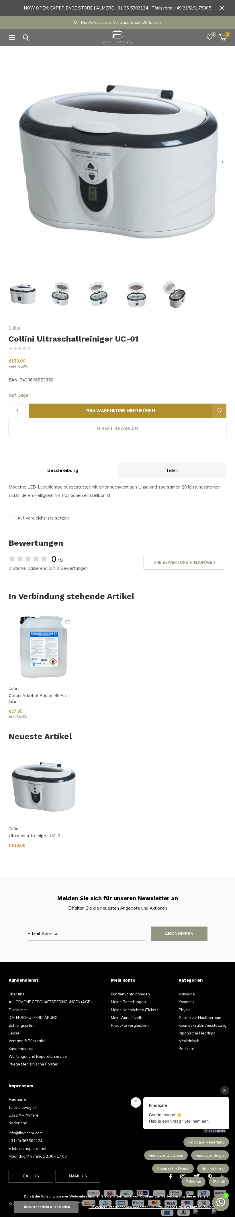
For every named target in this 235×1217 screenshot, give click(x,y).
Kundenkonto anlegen (130, 994)
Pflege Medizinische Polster (33, 1064)
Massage (187, 994)
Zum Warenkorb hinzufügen (120, 410)
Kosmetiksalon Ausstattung (202, 1025)
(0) (34, 348)
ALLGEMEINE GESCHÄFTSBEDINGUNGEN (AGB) (50, 1001)
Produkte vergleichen (130, 1025)
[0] (222, 37)
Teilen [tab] (172, 470)
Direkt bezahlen (117, 428)
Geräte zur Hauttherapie (200, 1017)
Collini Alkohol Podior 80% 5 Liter (38, 698)
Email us (78, 1176)
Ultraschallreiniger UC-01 (35, 835)
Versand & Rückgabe (27, 1040)
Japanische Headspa (197, 1033)
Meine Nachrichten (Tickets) (135, 1009)
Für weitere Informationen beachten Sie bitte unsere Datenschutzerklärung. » (153, 1207)
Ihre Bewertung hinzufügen (183, 562)
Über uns (16, 994)
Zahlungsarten (22, 1025)
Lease (14, 1033)
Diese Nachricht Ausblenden (46, 1207)
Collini (14, 327)
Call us (31, 1176)
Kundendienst (21, 1048)
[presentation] (222, 162)
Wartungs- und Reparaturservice (38, 1056)
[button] (13, 37)
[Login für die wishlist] (219, 411)
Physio (185, 1009)
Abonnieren (179, 933)
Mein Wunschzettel (127, 1017)
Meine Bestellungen (128, 1001)
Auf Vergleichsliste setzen (43, 518)
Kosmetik (187, 1001)
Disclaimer (18, 1009)
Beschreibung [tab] (62, 470)
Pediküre (186, 1048)
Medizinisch (189, 1040)
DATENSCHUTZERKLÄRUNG (33, 1017)
